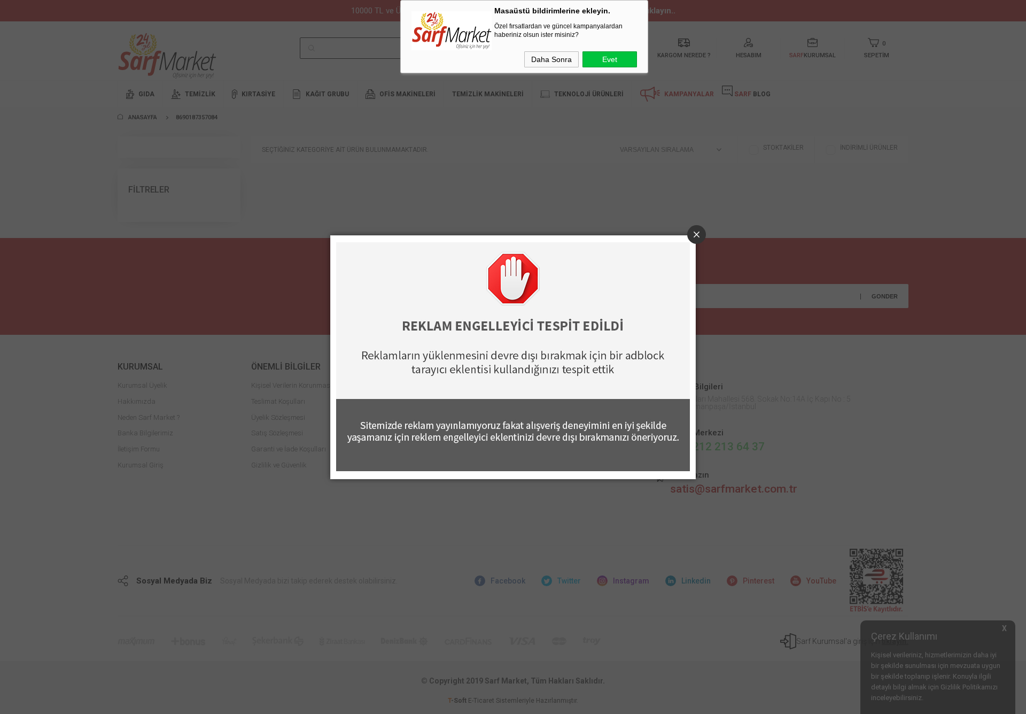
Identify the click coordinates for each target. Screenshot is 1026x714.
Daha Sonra (551, 59)
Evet (609, 59)
